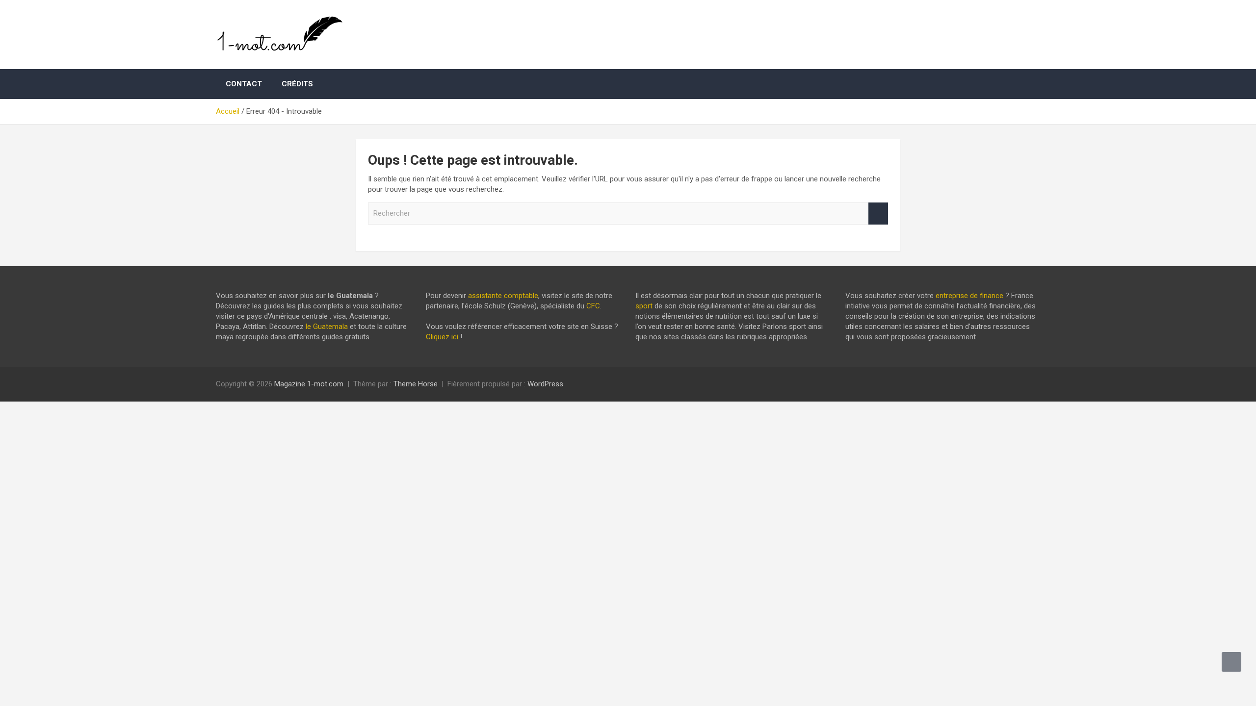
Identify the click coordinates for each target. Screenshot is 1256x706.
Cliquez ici (442, 336)
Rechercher (878, 213)
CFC (593, 306)
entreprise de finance (969, 295)
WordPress (545, 383)
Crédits (297, 83)
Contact (244, 83)
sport (644, 306)
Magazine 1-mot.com (308, 383)
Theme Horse (415, 383)
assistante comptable (503, 295)
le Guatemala (327, 326)
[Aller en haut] (1231, 662)
